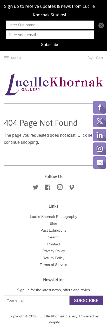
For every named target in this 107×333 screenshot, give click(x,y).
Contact (53, 244)
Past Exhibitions (53, 230)
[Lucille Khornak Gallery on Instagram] (60, 188)
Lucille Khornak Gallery (58, 316)
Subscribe (86, 300)
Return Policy (53, 258)
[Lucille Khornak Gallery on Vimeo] (72, 188)
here (92, 135)
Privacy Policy (53, 251)
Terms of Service (53, 265)
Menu (15, 58)
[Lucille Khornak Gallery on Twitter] (35, 188)
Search (53, 237)
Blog (53, 223)
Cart (99, 57)
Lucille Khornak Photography (53, 217)
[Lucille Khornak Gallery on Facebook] (48, 188)
